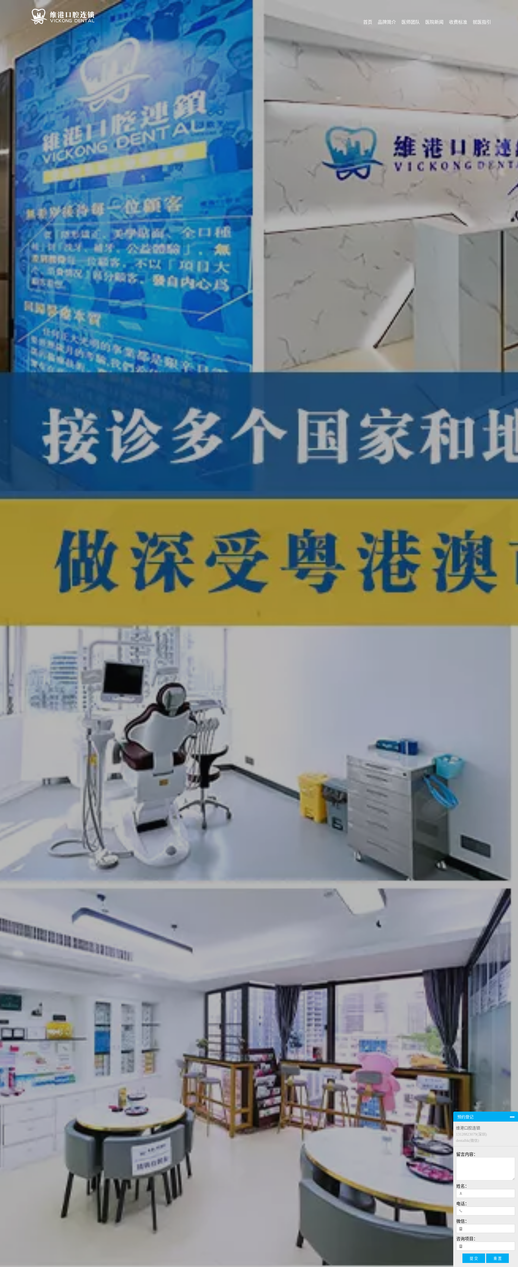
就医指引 (482, 22)
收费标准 (458, 22)
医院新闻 (434, 22)
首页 (367, 22)
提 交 (474, 1258)
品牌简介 (387, 22)
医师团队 (410, 22)
